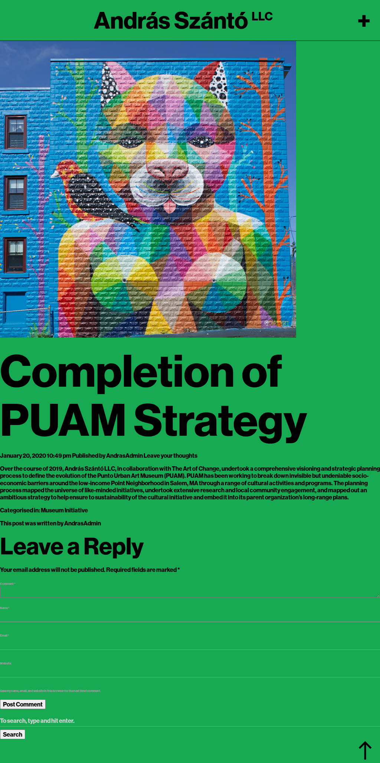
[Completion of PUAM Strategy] (148, 188)
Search (12, 734)
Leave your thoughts (170, 455)
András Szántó (171, 20)
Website (5, 663)
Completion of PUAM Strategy (153, 395)
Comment (8, 584)
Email (4, 635)
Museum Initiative (64, 510)
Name (5, 608)
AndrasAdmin (124, 455)
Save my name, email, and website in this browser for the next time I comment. (50, 691)
